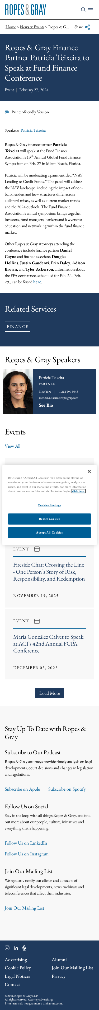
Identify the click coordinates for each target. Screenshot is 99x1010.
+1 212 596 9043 (67, 392)
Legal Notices (17, 976)
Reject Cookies (49, 518)
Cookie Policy (18, 968)
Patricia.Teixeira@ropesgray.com (58, 398)
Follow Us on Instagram (27, 854)
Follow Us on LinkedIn (26, 843)
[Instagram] (7, 949)
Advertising (16, 959)
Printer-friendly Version (30, 112)
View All (12, 446)
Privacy (58, 976)
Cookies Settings (49, 505)
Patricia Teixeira (33, 130)
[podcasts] (24, 949)
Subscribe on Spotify (67, 789)
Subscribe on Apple (22, 789)
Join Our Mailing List (24, 908)
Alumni (59, 959)
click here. (78, 491)
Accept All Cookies (49, 532)
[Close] (89, 471)
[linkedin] (16, 949)
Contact (12, 984)
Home (11, 27)
